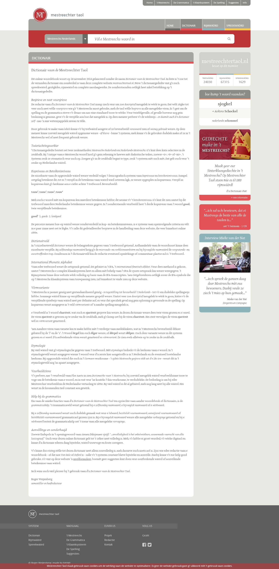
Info (245, 3)
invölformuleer (82, 459)
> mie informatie (239, 197)
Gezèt (145, 535)
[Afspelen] (225, 257)
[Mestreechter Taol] (58, 15)
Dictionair (188, 25)
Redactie (109, 540)
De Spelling (219, 3)
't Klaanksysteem (201, 3)
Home (150, 3)
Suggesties (234, 3)
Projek (108, 535)
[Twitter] (149, 545)
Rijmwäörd (211, 25)
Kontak (108, 544)
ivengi (66, 562)
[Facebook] (144, 545)
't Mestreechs (163, 3)
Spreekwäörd (235, 25)
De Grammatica (181, 3)
